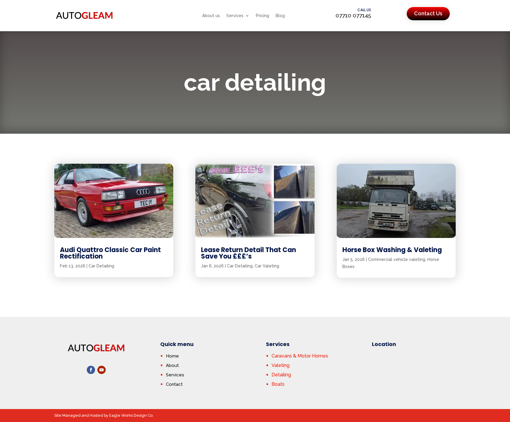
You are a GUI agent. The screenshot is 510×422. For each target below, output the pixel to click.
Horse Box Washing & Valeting (392, 249)
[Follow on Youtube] (101, 370)
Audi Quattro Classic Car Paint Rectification (110, 253)
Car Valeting (267, 266)
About (172, 365)
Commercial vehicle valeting (396, 259)
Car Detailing (101, 266)
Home (172, 356)
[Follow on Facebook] (91, 370)
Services (234, 15)
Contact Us (428, 13)
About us (211, 15)
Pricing (262, 15)
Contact (174, 384)
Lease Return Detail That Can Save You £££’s (248, 253)
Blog (280, 15)
